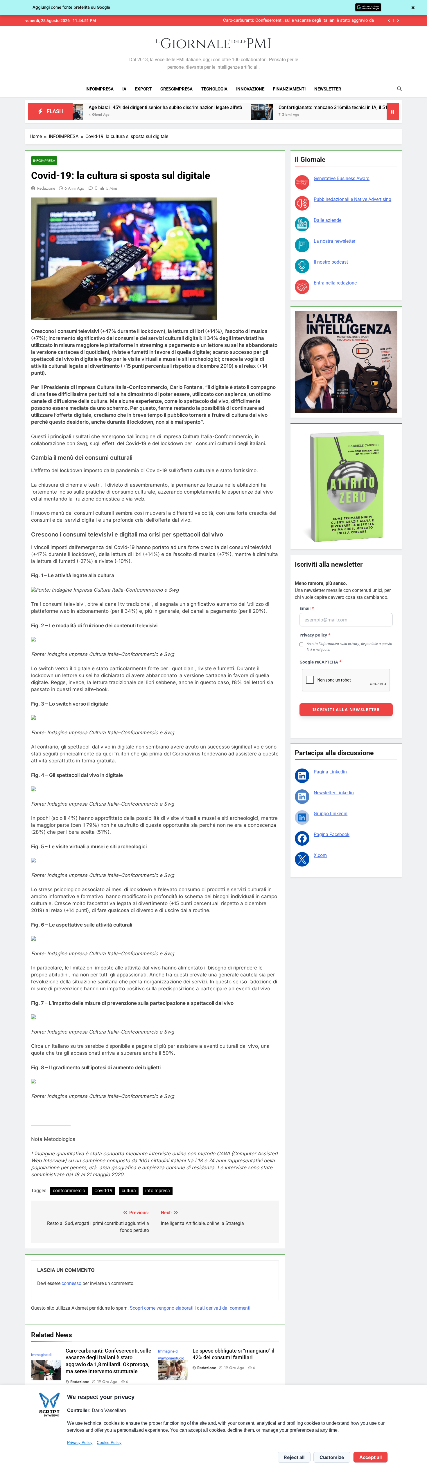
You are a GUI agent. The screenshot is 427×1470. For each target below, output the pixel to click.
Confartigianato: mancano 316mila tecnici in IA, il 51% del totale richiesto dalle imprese (304, 107)
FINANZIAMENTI (289, 89)
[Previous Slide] (389, 20)
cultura (129, 1190)
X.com (320, 855)
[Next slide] (398, 20)
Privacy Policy (79, 1442)
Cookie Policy (109, 1442)
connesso (71, 1283)
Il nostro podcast (331, 262)
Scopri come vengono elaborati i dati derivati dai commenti (190, 1308)
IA (124, 89)
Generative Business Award (341, 178)
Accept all (370, 1457)
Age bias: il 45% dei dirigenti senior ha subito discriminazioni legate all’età (100, 107)
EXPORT (143, 89)
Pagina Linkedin (330, 772)
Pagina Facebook (331, 834)
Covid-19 (103, 1190)
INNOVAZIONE (250, 89)
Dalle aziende (327, 220)
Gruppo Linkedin (330, 813)
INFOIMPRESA (99, 89)
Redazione (46, 188)
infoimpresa (157, 1190)
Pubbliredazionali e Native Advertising (352, 199)
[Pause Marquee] (393, 111)
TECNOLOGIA (214, 89)
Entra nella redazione (335, 283)
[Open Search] (399, 88)
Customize (332, 1457)
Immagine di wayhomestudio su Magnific (171, 1358)
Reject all (294, 1457)
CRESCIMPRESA (176, 89)
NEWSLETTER (327, 89)
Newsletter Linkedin (334, 792)
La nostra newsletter (334, 241)
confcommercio (69, 1190)
